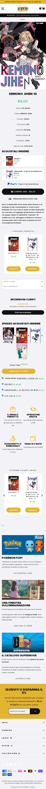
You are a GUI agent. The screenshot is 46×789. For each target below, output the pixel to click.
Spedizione (9, 281)
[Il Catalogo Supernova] (23, 642)
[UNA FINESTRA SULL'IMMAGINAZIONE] (23, 590)
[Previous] (4, 495)
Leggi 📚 (7, 738)
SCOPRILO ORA (23, 679)
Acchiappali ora (23, 573)
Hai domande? (10, 286)
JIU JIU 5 (9, 396)
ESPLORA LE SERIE (23, 626)
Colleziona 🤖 (11, 753)
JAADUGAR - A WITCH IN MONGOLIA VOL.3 (32, 256)
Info (5, 722)
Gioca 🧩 (7, 746)
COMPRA (7, 730)
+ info (15, 163)
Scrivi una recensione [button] (23, 312)
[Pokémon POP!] (23, 545)
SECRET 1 (13, 253)
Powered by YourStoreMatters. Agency (23, 787)
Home (23, 19)
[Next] (42, 495)
